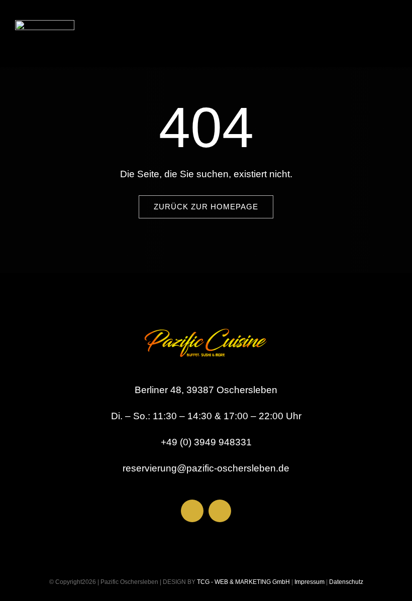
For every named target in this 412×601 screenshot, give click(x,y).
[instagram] (220, 511)
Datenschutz (346, 581)
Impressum (309, 581)
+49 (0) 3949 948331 (206, 442)
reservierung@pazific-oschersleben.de (206, 468)
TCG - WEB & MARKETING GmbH (242, 581)
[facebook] (192, 511)
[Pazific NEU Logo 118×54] (44, 25)
